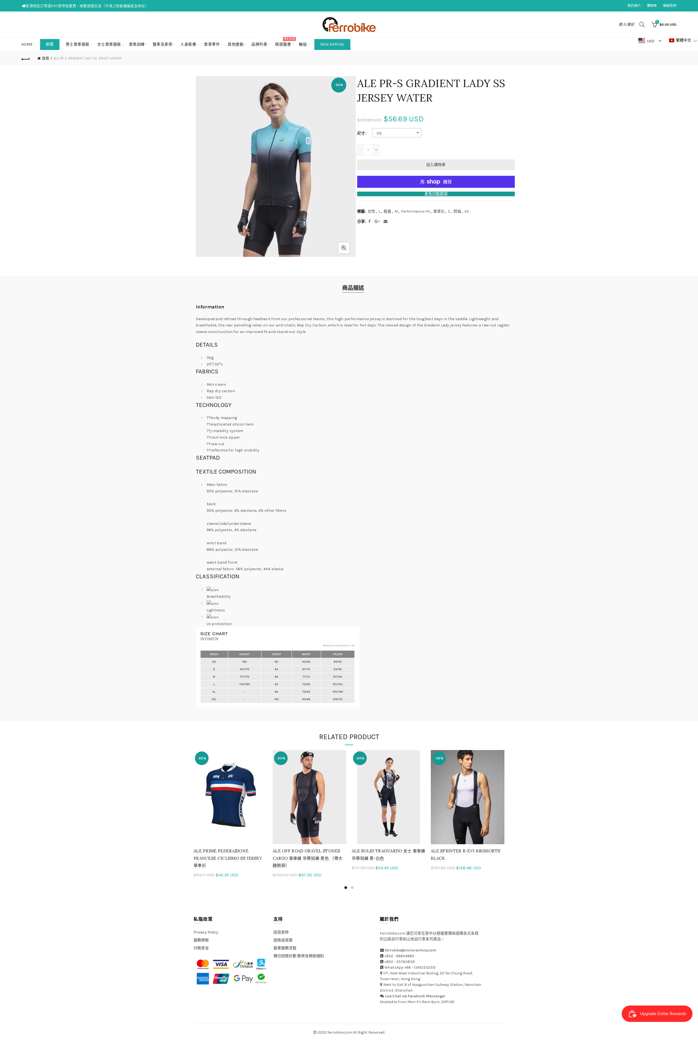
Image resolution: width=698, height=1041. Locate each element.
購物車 (652, 6)
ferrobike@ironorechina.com (410, 950)
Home (26, 44)
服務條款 (201, 940)
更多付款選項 (436, 194)
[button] (683, 40)
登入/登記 (626, 24)
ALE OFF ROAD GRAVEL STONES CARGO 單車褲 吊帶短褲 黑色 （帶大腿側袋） (307, 858)
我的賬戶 (634, 6)
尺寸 (361, 133)
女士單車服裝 (109, 44)
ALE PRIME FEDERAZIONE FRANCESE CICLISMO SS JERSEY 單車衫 (228, 858)
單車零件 (212, 44)
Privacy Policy (206, 932)
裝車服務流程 (284, 948)
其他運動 (235, 44)
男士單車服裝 (77, 44)
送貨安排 (281, 932)
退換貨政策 (283, 940)
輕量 (387, 211)
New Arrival (332, 44)
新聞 (50, 44)
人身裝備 (188, 44)
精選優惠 (284, 42)
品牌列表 (261, 42)
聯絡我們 (669, 6)
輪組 (303, 44)
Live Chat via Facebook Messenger (415, 996)
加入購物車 (436, 164)
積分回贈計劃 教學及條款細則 (298, 956)
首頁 (45, 58)
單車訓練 (137, 44)
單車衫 (439, 211)
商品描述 (353, 288)
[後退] (25, 58)
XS (379, 133)
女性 (371, 211)
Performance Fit (415, 211)
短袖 (457, 211)
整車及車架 (163, 44)
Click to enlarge (344, 248)
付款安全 (201, 948)
